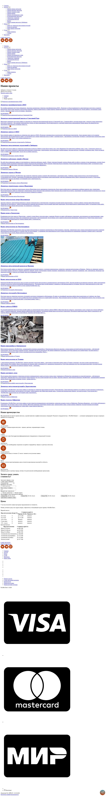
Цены (6, 24)
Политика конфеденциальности (10, 794)
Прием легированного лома (15, 15)
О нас (6, 30)
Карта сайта (7, 558)
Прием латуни (8, 578)
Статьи (9, 33)
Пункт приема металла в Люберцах (17, 22)
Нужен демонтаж (8, 492)
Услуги (6, 7)
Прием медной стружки (10, 584)
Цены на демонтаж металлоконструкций (18, 25)
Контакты (7, 34)
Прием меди (7, 581)
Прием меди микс (9, 583)
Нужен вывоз (18, 492)
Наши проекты (11, 31)
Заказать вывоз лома (6, 93)
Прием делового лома (13, 12)
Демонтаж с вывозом (13, 18)
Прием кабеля (11, 13)
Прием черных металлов (14, 9)
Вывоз (9, 21)
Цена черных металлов (13, 28)
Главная (6, 5)
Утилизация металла (13, 19)
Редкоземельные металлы (14, 16)
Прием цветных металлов (14, 10)
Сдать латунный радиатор (11, 580)
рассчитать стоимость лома (8, 497)
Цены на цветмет (12, 27)
